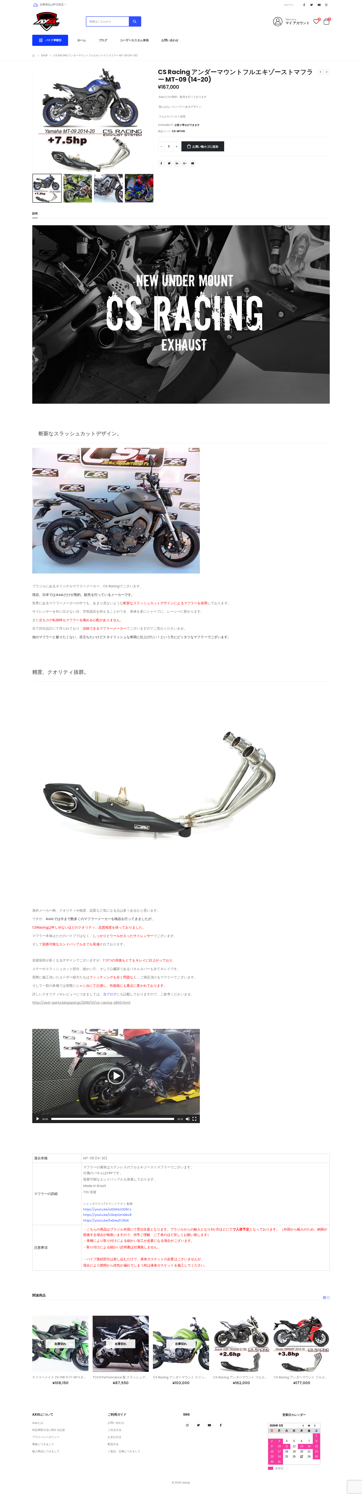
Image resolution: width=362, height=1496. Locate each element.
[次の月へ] (316, 1425)
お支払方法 (114, 1437)
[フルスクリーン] (194, 1119)
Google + (184, 163)
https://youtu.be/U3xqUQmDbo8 (107, 1215)
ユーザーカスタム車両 (134, 40)
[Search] (135, 21)
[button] (116, 1076)
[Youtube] (319, 5)
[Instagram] (326, 5)
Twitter (169, 163)
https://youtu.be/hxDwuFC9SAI (106, 1220)
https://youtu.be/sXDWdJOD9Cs (107, 1209)
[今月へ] (309, 1425)
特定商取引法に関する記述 (48, 1430)
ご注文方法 (114, 1430)
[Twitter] (311, 5)
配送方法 (113, 1444)
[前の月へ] (301, 1425)
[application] (116, 1076)
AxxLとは (37, 1423)
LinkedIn (177, 163)
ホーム (81, 40)
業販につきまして (43, 1444)
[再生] (38, 1119)
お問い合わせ (169, 40)
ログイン (289, 4)
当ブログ (109, 994)
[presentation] (33, 120)
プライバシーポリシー (45, 1437)
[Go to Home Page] (33, 55)
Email (192, 163)
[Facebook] (304, 5)
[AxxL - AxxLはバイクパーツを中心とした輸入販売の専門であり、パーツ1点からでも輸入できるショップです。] (46, 21)
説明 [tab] (35, 213)
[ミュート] (188, 1119)
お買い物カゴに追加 (205, 146)
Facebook (161, 163)
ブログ (103, 40)
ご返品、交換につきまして (124, 1451)
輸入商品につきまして (45, 1451)
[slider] (112, 1119)
